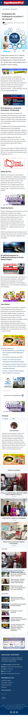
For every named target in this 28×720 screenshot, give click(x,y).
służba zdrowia (6, 390)
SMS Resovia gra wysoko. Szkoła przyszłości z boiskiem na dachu (18, 599)
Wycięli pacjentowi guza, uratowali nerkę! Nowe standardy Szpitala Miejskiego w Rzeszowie (14, 352)
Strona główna (6, 9)
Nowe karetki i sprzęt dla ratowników (13, 357)
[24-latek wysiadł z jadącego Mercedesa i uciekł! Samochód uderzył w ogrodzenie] (5, 574)
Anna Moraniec (14, 430)
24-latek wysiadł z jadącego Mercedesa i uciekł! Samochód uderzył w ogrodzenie (18, 574)
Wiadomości (14, 9)
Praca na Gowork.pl (6, 690)
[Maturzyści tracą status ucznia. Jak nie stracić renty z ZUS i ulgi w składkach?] (5, 588)
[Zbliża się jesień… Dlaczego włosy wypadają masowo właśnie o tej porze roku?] (5, 581)
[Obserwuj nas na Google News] (22, 396)
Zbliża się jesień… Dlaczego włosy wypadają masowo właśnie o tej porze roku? (18, 581)
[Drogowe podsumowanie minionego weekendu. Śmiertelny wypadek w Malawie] (5, 619)
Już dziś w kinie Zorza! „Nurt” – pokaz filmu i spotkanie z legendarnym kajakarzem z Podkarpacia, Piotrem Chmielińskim (18, 627)
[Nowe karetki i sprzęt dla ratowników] (14, 507)
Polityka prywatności (12, 709)
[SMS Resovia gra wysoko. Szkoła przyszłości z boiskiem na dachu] (5, 599)
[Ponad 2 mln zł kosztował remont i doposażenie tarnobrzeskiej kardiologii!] (14, 531)
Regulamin (20, 709)
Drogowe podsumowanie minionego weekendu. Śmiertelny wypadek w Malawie (18, 619)
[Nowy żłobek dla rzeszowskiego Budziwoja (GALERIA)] (5, 606)
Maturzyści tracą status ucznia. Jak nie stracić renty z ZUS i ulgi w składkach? (18, 587)
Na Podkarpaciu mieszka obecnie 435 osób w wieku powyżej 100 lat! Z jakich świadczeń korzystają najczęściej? (15, 366)
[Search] (26, 2)
